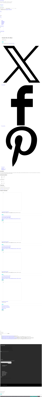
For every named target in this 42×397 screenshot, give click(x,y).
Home (2, 20)
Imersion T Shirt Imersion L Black (5, 271)
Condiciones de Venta (4, 373)
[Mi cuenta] (0, 19)
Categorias (2, 21)
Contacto (3, 375)
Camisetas (10, 43)
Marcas (2, 24)
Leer (7, 363)
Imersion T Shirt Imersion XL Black (5, 241)
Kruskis (13, 43)
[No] (37, 396)
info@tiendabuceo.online (4, 365)
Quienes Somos (3, 371)
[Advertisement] (18, 342)
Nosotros (2, 23)
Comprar (2, 214)
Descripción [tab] (2, 168)
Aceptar (31, 396)
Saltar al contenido (2, 0)
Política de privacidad (4, 374)
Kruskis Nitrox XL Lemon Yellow (5, 301)
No (32, 396)
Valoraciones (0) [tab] (3, 169)
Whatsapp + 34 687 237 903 (9, 9)
